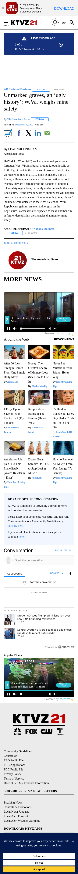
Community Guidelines (18, 751)
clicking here (15, 525)
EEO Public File (13, 760)
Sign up (68, 550)
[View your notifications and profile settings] (70, 573)
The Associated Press (18, 119)
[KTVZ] (26, 22)
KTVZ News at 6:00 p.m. (30, 49)
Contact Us (10, 755)
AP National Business (42, 228)
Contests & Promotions (17, 807)
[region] (39, 599)
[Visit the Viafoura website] (66, 647)
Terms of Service (14, 778)
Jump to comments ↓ (16, 242)
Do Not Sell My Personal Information (26, 783)
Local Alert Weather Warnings (22, 820)
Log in (58, 550)
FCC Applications (14, 764)
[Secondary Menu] (9, 22)
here (21, 536)
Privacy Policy (12, 774)
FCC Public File (13, 769)
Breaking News (13, 802)
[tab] (14, 573)
